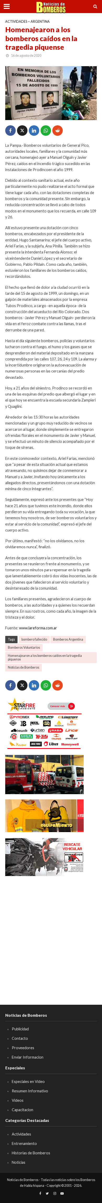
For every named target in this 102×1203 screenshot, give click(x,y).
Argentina (40, 22)
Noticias (18, 1162)
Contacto (20, 1038)
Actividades (16, 22)
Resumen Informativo (30, 1091)
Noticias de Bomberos (23, 667)
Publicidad (20, 1029)
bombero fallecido (34, 639)
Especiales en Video (28, 1081)
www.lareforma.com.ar (38, 628)
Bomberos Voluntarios (24, 647)
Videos (18, 1100)
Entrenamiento (24, 1143)
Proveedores (23, 1048)
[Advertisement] (51, 933)
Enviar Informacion (27, 1057)
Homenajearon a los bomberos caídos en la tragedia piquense (45, 657)
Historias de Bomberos (31, 1153)
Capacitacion (22, 1110)
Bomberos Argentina (68, 639)
